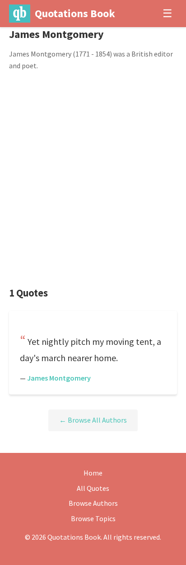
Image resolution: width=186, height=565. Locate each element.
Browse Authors (93, 503)
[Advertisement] (93, 179)
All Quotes (93, 488)
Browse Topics (93, 518)
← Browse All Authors (93, 419)
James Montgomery (59, 377)
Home (93, 472)
